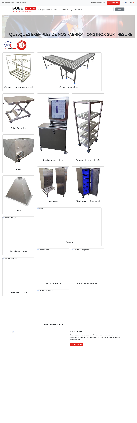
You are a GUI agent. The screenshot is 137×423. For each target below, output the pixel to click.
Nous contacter (21, 3)
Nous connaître (7, 3)
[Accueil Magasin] (24, 9)
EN (131, 3)
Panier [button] (119, 9)
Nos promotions (61, 9)
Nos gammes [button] (44, 9)
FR (123, 3)
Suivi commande (99, 3)
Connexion (114, 3)
